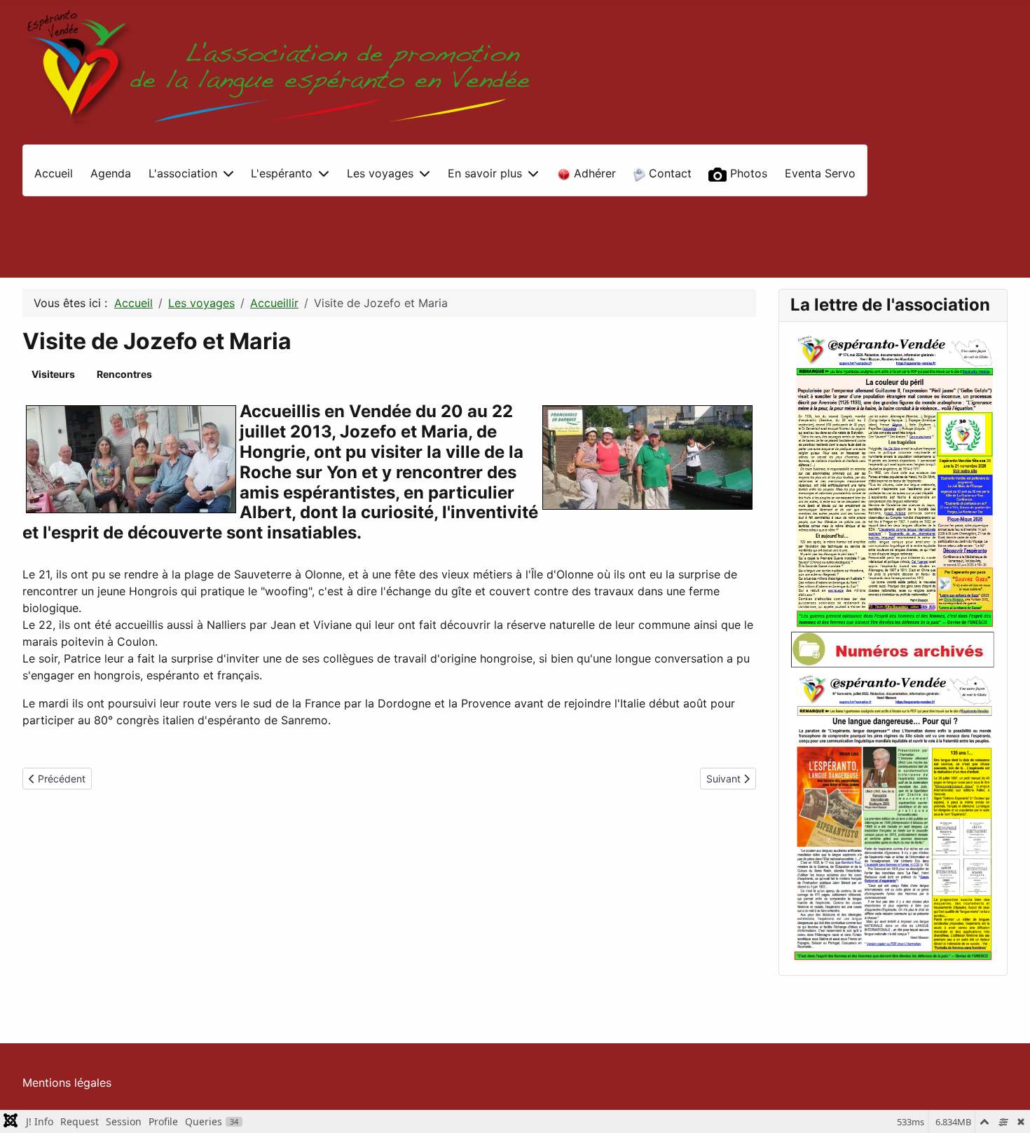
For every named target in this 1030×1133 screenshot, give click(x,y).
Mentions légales (66, 1083)
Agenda (110, 173)
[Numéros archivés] (893, 649)
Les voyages (380, 173)
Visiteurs (53, 374)
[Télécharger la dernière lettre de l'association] (893, 481)
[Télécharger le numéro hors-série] (893, 815)
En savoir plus (485, 173)
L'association (183, 173)
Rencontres (124, 374)
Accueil (53, 173)
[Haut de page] (1005, 1107)
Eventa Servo (820, 173)
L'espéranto (282, 173)
